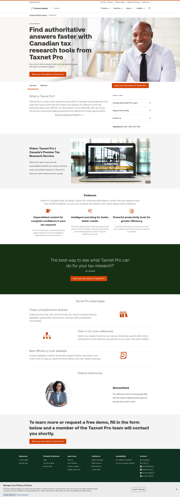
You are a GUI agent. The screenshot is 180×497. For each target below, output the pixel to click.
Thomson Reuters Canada (38, 15)
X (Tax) (144, 463)
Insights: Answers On (74, 470)
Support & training (97, 460)
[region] (90, 489)
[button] (106, 8)
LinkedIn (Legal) (147, 466)
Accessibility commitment (124, 460)
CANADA (57, 8)
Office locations (97, 463)
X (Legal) (144, 460)
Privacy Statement (22, 495)
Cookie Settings (139, 489)
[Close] (176, 489)
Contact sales (96, 470)
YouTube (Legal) (147, 473)
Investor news (23, 463)
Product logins (23, 460)
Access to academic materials (125, 463)
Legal (45, 460)
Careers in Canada (73, 466)
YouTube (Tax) (146, 476)
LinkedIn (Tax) (146, 470)
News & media (47, 466)
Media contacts (96, 466)
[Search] (150, 8)
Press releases (72, 463)
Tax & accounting (48, 463)
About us (70, 460)
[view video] (111, 161)
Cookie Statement (9, 495)
